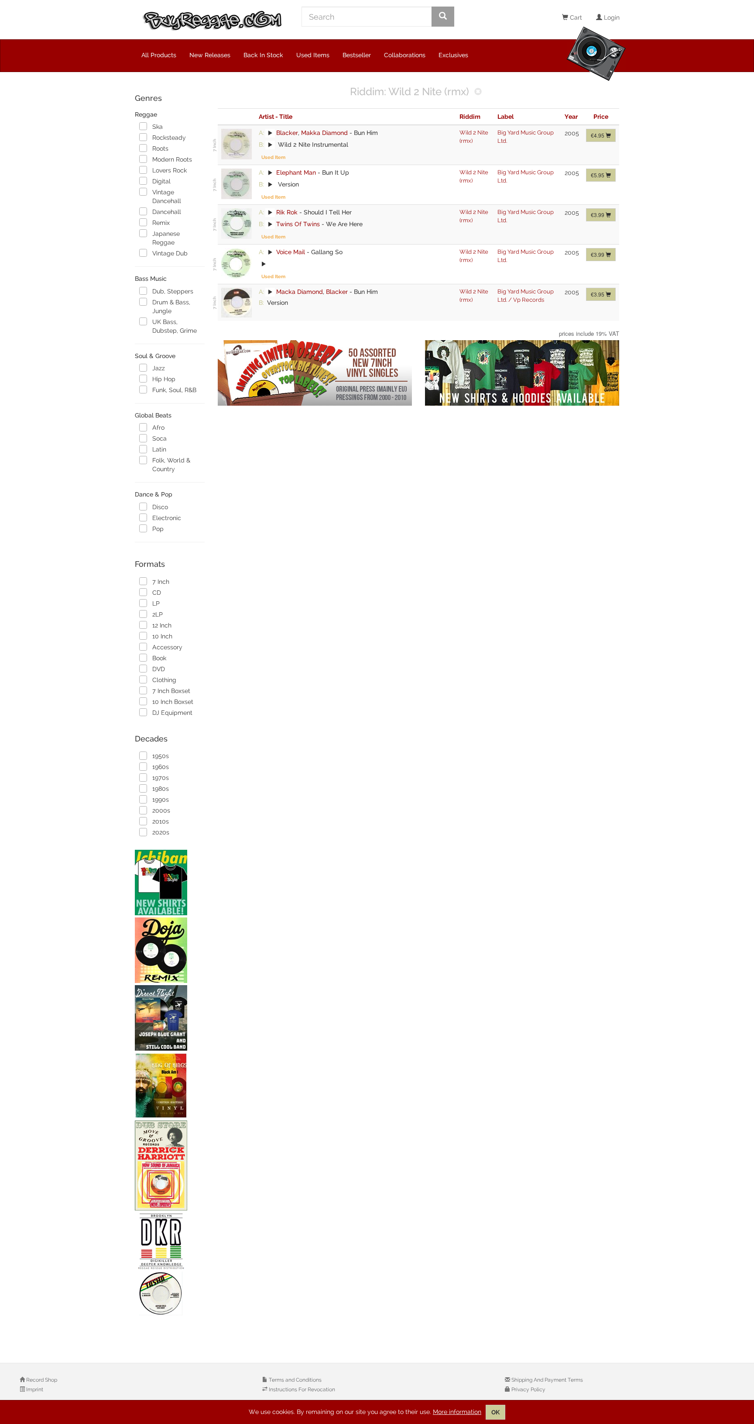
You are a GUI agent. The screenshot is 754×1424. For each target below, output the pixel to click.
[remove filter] (478, 92)
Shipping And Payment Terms (546, 1380)
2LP (157, 614)
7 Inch (160, 581)
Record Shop (41, 1380)
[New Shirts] (170, 882)
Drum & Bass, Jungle (171, 306)
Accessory (167, 647)
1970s (160, 777)
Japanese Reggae (166, 238)
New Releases (209, 55)
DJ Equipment (172, 712)
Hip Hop (163, 379)
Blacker (287, 132)
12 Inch (161, 625)
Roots (160, 148)
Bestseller (357, 55)
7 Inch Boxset (171, 690)
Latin (159, 449)
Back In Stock (263, 55)
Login (611, 17)
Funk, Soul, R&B (174, 389)
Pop (158, 528)
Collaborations (404, 55)
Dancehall (166, 211)
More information (457, 1411)
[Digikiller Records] (170, 1265)
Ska (157, 126)
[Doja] (170, 950)
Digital (161, 181)
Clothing (164, 679)
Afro (158, 427)
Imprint (34, 1389)
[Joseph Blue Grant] (170, 1018)
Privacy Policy (527, 1389)
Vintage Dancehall (166, 196)
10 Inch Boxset (172, 701)
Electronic (166, 517)
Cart (575, 17)
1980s (160, 788)
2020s (160, 832)
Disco (160, 506)
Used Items (312, 55)
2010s (160, 821)
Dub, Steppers (172, 291)
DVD (158, 668)
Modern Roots (172, 159)
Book (159, 658)
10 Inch (162, 636)
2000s (161, 810)
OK (495, 1412)
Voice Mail (290, 251)
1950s (160, 755)
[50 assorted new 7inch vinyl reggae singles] (315, 373)
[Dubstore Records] (170, 1165)
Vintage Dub (170, 253)
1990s (160, 799)
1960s (160, 766)
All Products (158, 55)
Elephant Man (296, 172)
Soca (159, 438)
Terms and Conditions (294, 1380)
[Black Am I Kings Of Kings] (170, 1085)
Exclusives (453, 55)
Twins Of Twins (298, 224)
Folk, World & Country (171, 464)
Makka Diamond (324, 132)
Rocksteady (169, 137)
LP (156, 603)
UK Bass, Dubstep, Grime (174, 326)
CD (156, 592)
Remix (161, 222)
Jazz (158, 368)
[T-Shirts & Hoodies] (522, 373)
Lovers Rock (169, 170)
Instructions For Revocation (301, 1389)
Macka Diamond (299, 291)
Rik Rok (287, 212)
